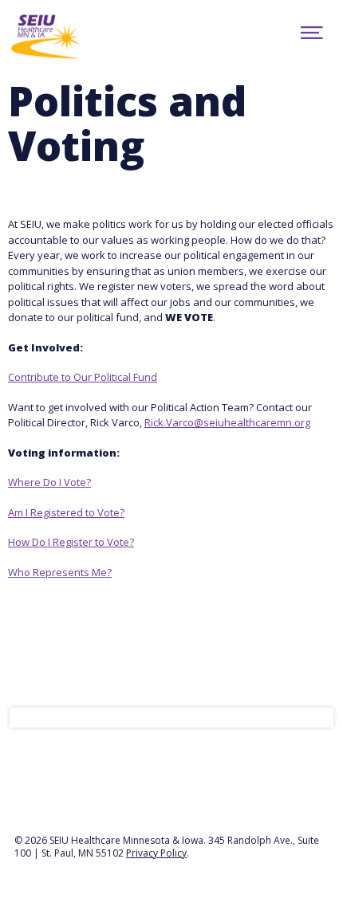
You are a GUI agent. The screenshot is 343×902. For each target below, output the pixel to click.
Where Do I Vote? (49, 482)
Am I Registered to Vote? (66, 512)
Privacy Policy (156, 853)
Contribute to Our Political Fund (82, 377)
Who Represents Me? (60, 572)
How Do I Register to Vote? (71, 542)
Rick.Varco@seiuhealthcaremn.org (227, 422)
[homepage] (73, 35)
